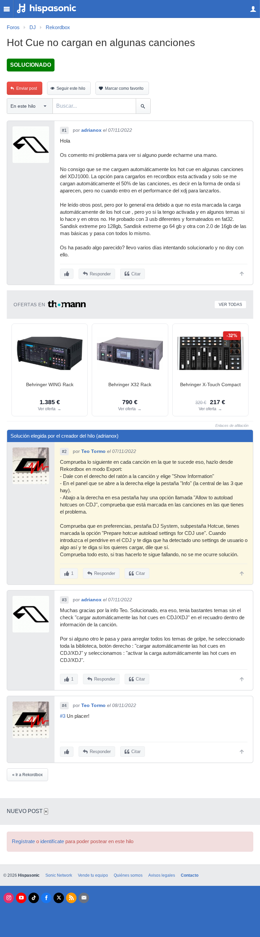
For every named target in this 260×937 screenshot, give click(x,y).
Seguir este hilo (71, 88)
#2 (64, 451)
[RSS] (71, 898)
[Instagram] (8, 898)
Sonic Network (58, 875)
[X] (58, 898)
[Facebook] (46, 898)
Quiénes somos (128, 875)
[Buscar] (143, 106)
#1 (64, 130)
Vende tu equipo (93, 875)
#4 (64, 705)
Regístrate (23, 841)
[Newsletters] (84, 898)
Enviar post (26, 88)
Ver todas (230, 304)
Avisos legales (161, 875)
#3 (64, 600)
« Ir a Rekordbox (27, 774)
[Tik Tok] (33, 898)
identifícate (52, 841)
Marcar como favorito (124, 88)
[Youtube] (21, 898)
